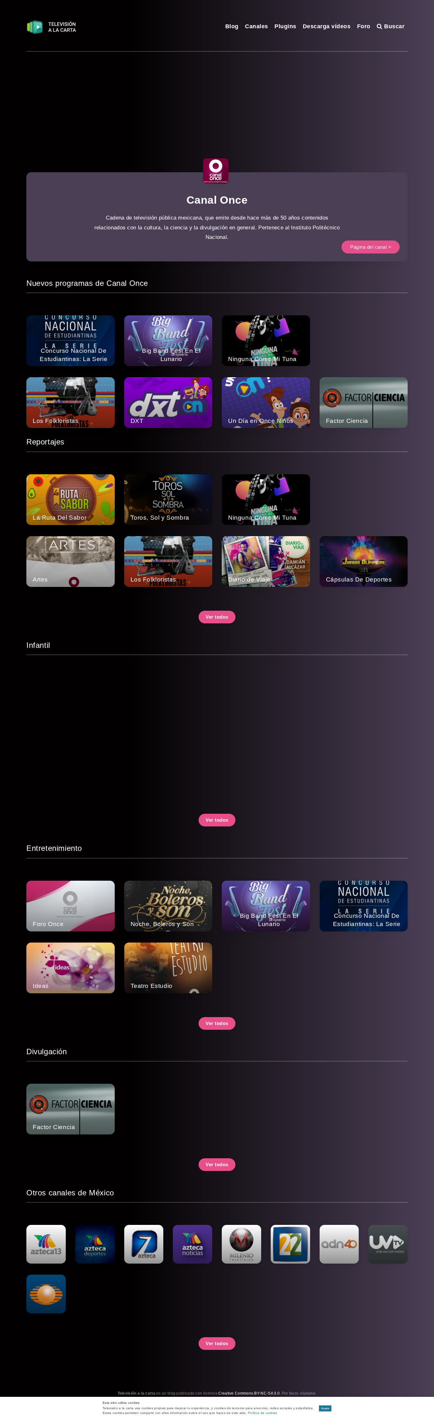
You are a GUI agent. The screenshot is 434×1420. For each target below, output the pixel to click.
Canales (256, 26)
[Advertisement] (217, 99)
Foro (363, 26)
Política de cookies (262, 1413)
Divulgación (46, 1051)
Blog (232, 26)
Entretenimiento (54, 848)
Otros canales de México (70, 1192)
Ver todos (217, 617)
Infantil (38, 645)
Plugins (285, 26)
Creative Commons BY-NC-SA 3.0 (249, 1393)
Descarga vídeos (327, 26)
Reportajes (45, 441)
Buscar (393, 26)
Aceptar (325, 1408)
